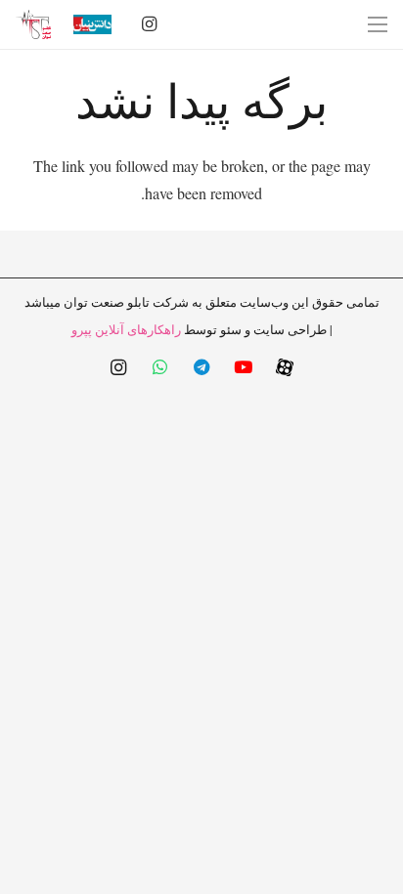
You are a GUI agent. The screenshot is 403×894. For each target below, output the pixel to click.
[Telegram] (202, 368)
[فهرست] (377, 24)
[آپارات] (285, 367)
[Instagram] (149, 24)
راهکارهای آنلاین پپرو (126, 329)
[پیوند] (33, 24)
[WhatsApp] (160, 368)
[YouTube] (243, 368)
